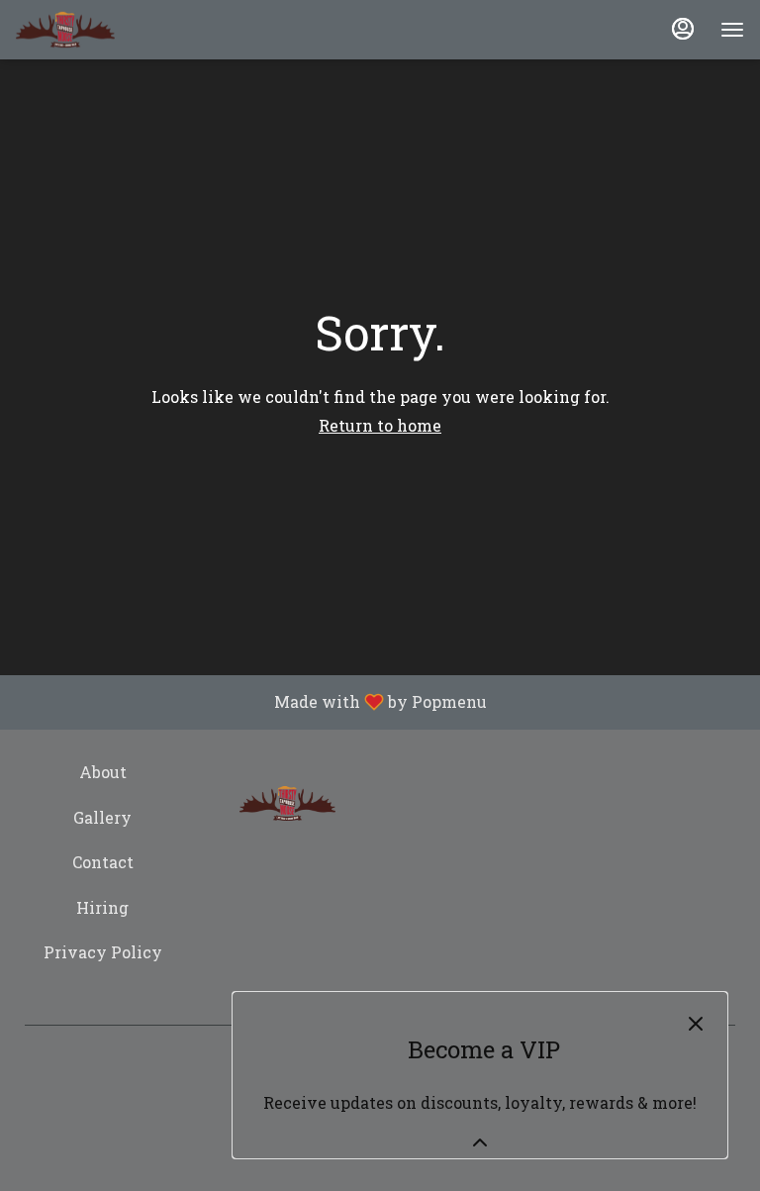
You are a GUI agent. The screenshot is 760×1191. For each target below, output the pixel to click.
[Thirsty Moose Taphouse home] (65, 29)
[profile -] (683, 29)
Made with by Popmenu (251, 702)
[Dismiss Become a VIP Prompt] (695, 1023)
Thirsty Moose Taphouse (287, 803)
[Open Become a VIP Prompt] (480, 1142)
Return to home (380, 425)
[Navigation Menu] (732, 30)
